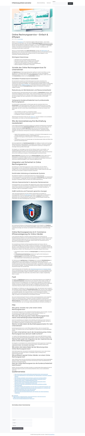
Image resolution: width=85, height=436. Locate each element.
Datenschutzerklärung (41, 2)
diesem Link (33, 116)
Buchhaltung (20, 41)
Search (54, 1)
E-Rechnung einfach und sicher (21, 3)
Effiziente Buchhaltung (24, 396)
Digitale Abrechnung (16, 396)
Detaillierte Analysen (25, 84)
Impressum (49, 2)
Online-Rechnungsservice (41, 396)
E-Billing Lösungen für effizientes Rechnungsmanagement (22, 397)
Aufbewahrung (28, 194)
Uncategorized (15, 395)
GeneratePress (51, 434)
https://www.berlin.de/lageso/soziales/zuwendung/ (25, 390)
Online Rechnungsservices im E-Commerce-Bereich (41, 269)
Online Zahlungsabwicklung (32, 396)
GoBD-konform (44, 50)
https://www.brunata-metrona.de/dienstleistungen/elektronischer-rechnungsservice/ (31, 374)
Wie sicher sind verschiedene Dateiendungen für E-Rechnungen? (23, 398)
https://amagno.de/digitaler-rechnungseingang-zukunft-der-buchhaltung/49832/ (30, 377)
